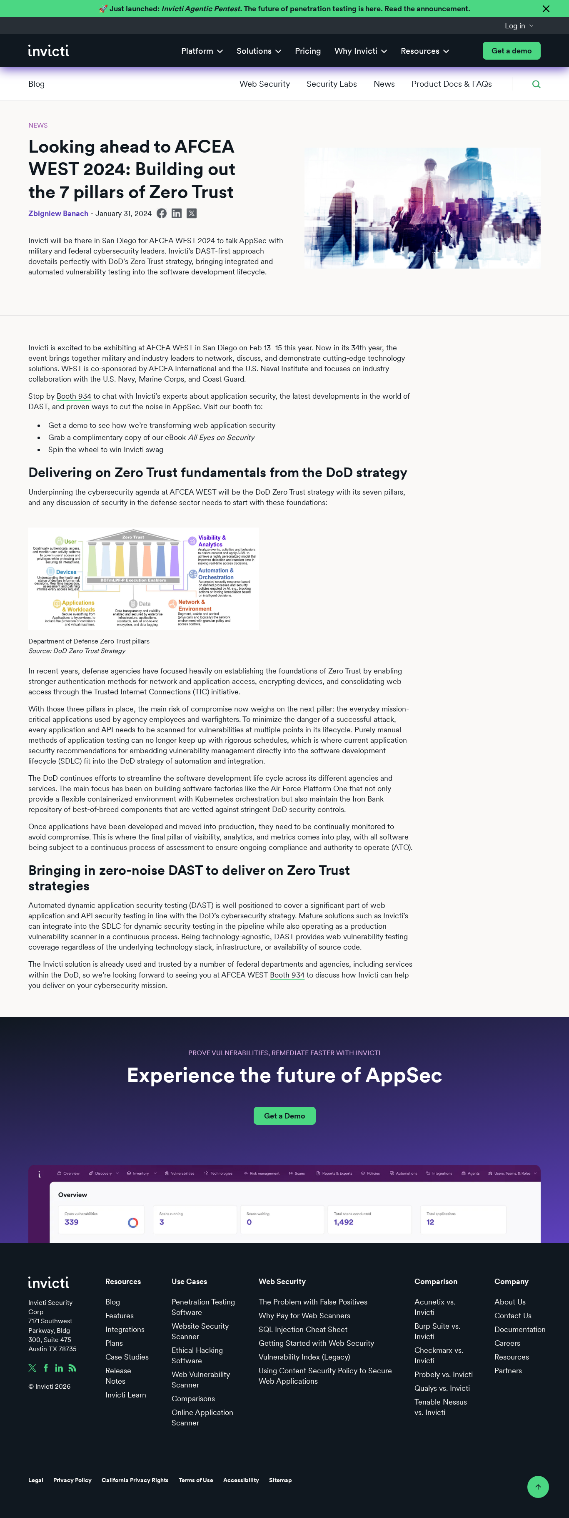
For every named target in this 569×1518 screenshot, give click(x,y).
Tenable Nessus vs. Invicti (440, 1407)
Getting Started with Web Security (316, 1343)
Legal (35, 1480)
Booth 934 (74, 396)
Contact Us (513, 1315)
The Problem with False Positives (313, 1301)
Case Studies (127, 1356)
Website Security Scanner (200, 1331)
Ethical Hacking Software (197, 1355)
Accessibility (241, 1480)
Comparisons (193, 1398)
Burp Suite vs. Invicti (437, 1331)
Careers (507, 1343)
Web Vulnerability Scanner (201, 1379)
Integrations (125, 1329)
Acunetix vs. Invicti (434, 1307)
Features (119, 1315)
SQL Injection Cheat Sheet (303, 1329)
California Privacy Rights (135, 1480)
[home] (48, 51)
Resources (511, 1356)
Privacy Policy (72, 1480)
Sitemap (280, 1480)
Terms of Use (196, 1480)
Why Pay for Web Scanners (304, 1315)
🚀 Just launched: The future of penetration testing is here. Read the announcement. (284, 8)
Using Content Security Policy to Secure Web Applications (325, 1375)
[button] (519, 25)
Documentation (520, 1329)
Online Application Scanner (202, 1417)
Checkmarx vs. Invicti (438, 1355)
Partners (508, 1370)
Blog (36, 84)
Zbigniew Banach (58, 213)
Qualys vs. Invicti (442, 1388)
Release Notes (118, 1375)
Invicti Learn (125, 1394)
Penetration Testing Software (203, 1307)
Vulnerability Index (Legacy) (304, 1356)
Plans (114, 1343)
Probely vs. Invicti (443, 1374)
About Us (510, 1301)
